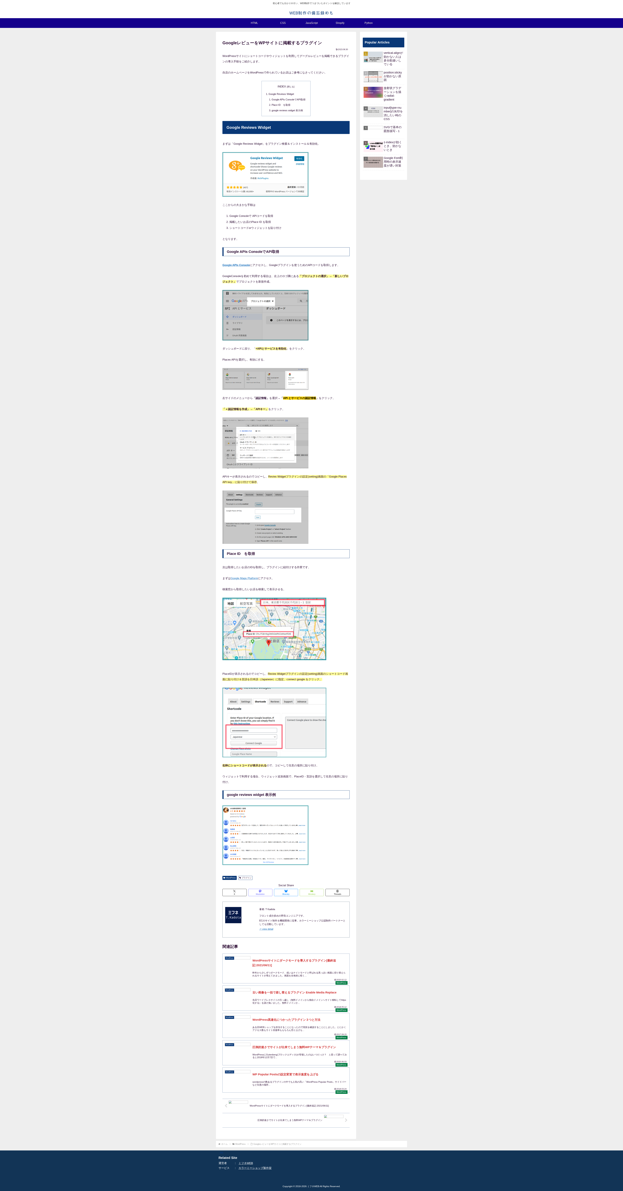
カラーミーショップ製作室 (255, 1168)
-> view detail (266, 929)
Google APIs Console (236, 265)
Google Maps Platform (244, 578)
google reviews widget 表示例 (287, 110)
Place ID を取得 (281, 104)
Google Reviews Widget (281, 94)
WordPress (231, 878)
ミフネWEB (245, 1163)
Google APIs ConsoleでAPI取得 (288, 99)
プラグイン (246, 878)
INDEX (282, 86)
